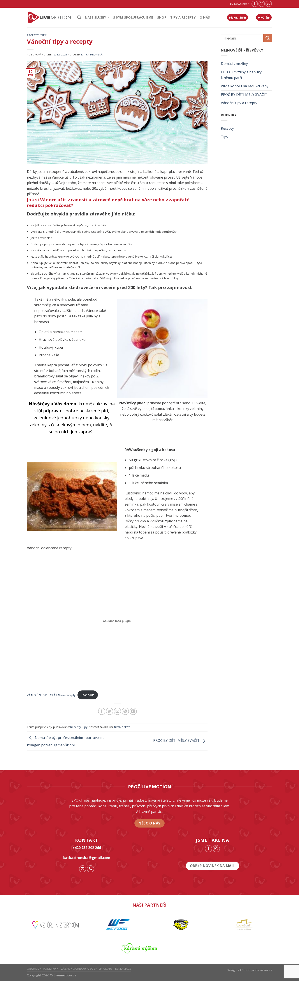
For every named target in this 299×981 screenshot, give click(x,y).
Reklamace (123, 969)
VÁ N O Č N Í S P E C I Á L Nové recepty (51, 695)
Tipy (43, 35)
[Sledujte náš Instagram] (262, 4)
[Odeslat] (267, 38)
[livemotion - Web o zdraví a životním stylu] (49, 17)
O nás (205, 17)
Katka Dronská (92, 54)
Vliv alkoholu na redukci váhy (244, 86)
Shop (161, 17)
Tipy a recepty (183, 17)
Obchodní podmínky (42, 969)
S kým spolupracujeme (133, 17)
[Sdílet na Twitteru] (109, 711)
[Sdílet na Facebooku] (101, 711)
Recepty (33, 35)
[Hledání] (79, 17)
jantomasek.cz (261, 970)
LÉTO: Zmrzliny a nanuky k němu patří (241, 75)
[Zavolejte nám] (90, 869)
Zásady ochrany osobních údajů (86, 969)
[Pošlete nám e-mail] (269, 4)
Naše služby (95, 17)
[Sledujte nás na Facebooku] (255, 4)
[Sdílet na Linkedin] (133, 711)
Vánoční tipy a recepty (239, 102)
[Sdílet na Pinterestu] (125, 711)
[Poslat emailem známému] (117, 711)
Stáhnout (88, 695)
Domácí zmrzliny (234, 63)
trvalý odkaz (122, 727)
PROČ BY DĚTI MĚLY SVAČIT (177, 740)
